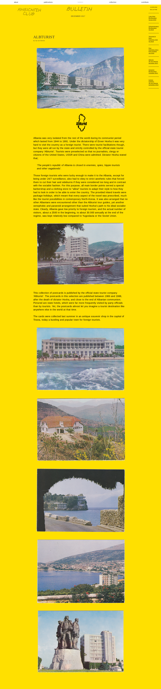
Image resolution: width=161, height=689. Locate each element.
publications (48, 2)
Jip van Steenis (153, 61)
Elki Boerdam (153, 18)
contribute (145, 2)
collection (112, 2)
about (16, 2)
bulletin (80, 2)
